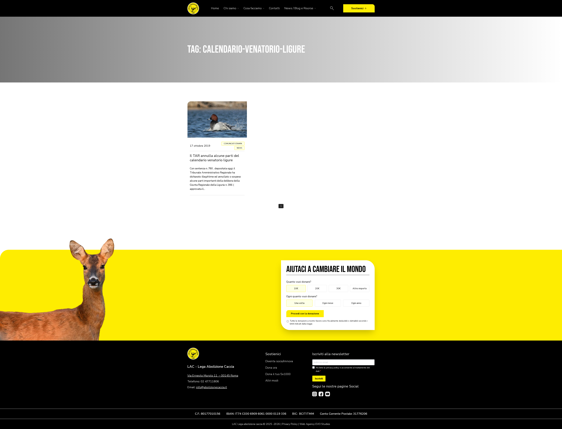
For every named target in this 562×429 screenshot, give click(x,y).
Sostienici (357, 8)
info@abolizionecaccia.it (211, 387)
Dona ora (271, 368)
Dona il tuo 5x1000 (278, 374)
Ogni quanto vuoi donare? (301, 296)
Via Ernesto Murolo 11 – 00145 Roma (212, 376)
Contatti (274, 8)
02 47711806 (210, 381)
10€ (296, 288)
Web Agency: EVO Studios (314, 424)
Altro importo (360, 288)
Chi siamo (230, 8)
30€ (338, 288)
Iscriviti (319, 378)
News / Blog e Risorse (298, 8)
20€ (317, 288)
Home (215, 8)
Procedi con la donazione (305, 313)
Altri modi (271, 381)
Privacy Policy (289, 424)
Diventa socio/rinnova (279, 361)
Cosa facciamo (253, 8)
